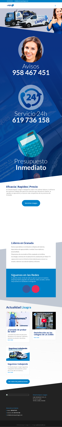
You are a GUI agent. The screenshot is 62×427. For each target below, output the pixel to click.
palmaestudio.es (40, 425)
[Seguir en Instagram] (36, 289)
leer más (10, 340)
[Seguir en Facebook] (26, 289)
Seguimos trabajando (18, 364)
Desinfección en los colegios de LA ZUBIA (44, 333)
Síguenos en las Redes (25, 275)
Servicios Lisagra (31, 203)
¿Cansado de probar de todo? (17, 330)
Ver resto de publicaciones (18, 382)
